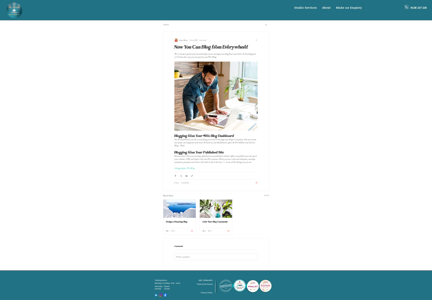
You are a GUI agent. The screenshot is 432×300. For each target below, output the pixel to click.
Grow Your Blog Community (215, 222)
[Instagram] (161, 295)
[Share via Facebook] (175, 176)
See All (266, 195)
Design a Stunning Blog (177, 222)
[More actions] (256, 40)
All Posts (166, 25)
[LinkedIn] (156, 295)
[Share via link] (192, 176)
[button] (266, 25)
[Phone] (406, 7)
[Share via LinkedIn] (186, 176)
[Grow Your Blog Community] (216, 209)
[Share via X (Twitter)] (181, 176)
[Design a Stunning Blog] (179, 209)
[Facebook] (165, 295)
